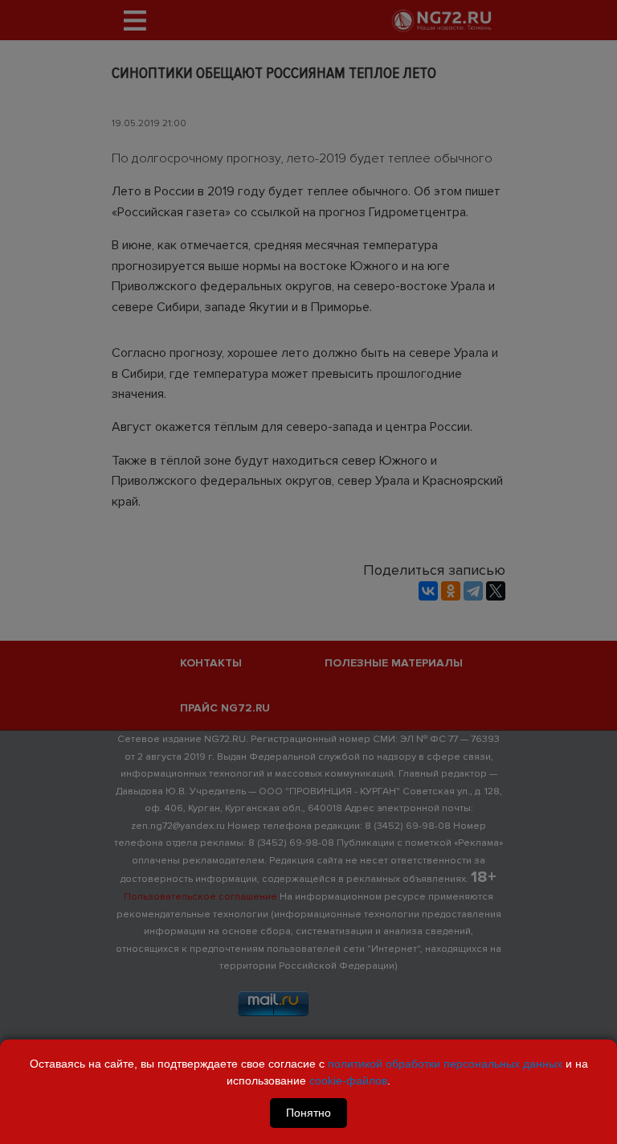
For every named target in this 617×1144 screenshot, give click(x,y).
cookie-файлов (348, 1080)
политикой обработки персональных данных (445, 1063)
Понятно (308, 1112)
